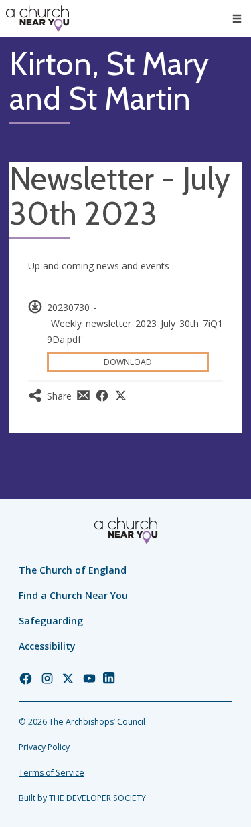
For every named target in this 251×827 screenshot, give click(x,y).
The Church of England (73, 570)
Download (128, 362)
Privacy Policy (44, 747)
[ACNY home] (37, 18)
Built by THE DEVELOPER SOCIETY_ (84, 798)
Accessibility (47, 646)
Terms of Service (51, 772)
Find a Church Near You (73, 595)
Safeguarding (51, 620)
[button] (237, 18)
